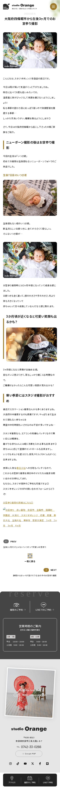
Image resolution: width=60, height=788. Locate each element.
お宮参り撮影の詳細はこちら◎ (18, 502)
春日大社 (21, 467)
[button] (20, 7)
